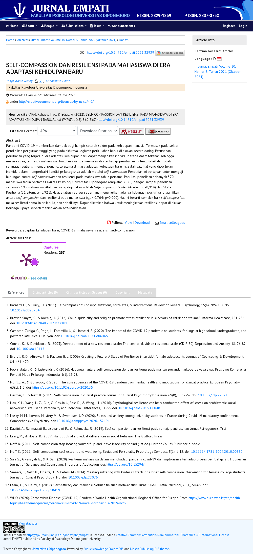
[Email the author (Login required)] (40, 81)
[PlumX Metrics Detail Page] (26, 259)
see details (39, 278)
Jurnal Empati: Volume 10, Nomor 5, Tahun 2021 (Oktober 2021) (73, 40)
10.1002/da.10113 (30, 349)
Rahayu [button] (124, 40)
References (16, 292)
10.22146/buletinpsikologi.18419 (35, 490)
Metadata (145, 292)
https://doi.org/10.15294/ (125, 464)
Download (142, 222)
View (128, 222)
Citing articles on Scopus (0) (86, 292)
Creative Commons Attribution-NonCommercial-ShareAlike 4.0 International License (172, 535)
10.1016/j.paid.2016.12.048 (139, 408)
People (49, 26)
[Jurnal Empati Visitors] (10, 523)
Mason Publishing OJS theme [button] (149, 549)
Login (243, 26)
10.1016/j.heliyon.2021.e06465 (84, 336)
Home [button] (10, 40)
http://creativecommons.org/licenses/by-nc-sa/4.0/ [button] (56, 101)
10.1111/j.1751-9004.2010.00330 (217, 451)
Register (229, 26)
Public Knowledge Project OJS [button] (104, 549)
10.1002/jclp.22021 (213, 395)
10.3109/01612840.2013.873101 (41, 323)
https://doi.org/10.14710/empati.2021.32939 (120, 52)
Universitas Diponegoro (49, 549)
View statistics (28, 523)
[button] (8, 101)
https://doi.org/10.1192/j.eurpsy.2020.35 (62, 387)
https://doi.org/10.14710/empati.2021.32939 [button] (130, 119)
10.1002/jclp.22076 (83, 477)
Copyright (122, 292)
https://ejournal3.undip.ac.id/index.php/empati (57, 535)
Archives (22, 40)
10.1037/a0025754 (25, 310)
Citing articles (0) (45, 292)
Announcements (123, 26)
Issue (97, 26)
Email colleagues (172, 222)
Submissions (74, 26)
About (30, 26)
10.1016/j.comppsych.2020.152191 (83, 421)
